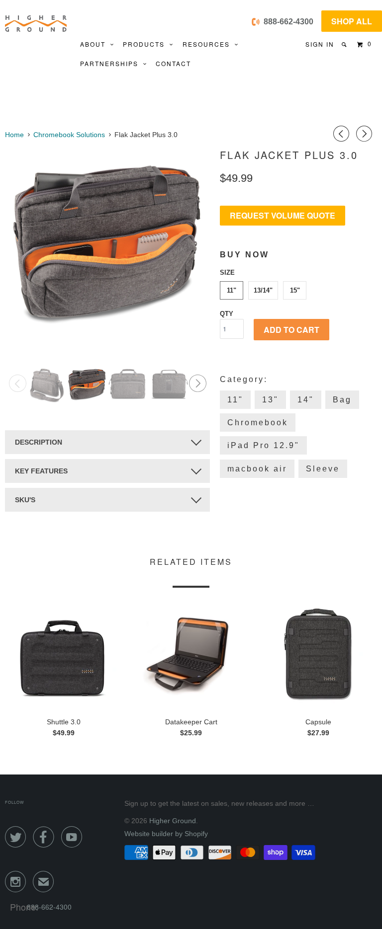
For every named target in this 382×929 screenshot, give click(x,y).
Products (146, 44)
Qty (226, 313)
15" (295, 290)
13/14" (263, 290)
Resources (209, 44)
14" (305, 399)
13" (270, 399)
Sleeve (323, 468)
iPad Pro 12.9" (263, 445)
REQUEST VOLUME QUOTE (282, 215)
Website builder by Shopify (166, 834)
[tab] (107, 442)
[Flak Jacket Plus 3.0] (107, 241)
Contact (173, 63)
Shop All (351, 21)
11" (231, 290)
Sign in (319, 44)
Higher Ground (172, 821)
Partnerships (111, 63)
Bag (342, 399)
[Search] (345, 44)
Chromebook (257, 422)
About (95, 44)
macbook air (257, 468)
